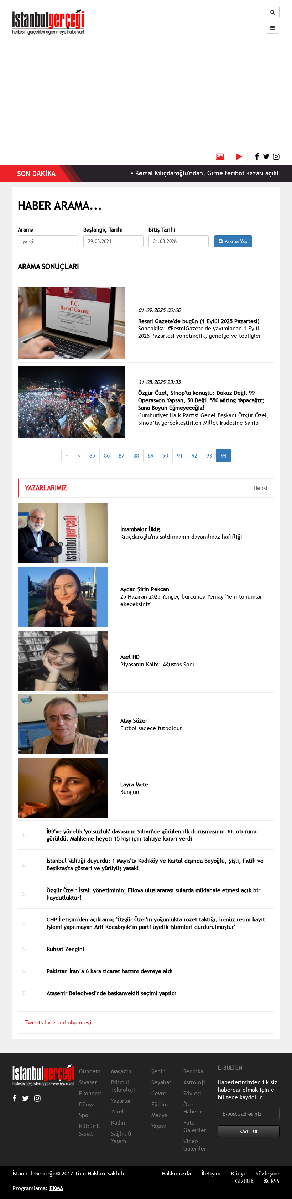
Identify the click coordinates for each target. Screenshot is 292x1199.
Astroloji (194, 1082)
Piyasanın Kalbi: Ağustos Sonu (158, 664)
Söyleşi (192, 1093)
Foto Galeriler (194, 1126)
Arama (25, 229)
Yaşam (158, 1126)
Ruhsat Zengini (65, 949)
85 (92, 455)
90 (165, 455)
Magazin (121, 1071)
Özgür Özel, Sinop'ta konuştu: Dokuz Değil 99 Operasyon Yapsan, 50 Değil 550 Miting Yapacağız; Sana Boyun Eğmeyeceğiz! (201, 400)
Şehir (158, 1071)
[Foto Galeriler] (219, 156)
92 (194, 455)
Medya (159, 1115)
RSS (274, 1181)
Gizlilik (244, 1181)
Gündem (89, 1071)
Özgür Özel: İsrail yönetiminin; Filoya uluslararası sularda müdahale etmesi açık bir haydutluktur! (153, 893)
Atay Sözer (133, 720)
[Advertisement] (146, 98)
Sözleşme (268, 1173)
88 (136, 455)
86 (107, 455)
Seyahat (161, 1082)
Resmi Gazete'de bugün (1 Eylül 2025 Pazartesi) (199, 321)
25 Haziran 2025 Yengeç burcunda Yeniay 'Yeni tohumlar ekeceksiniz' (191, 600)
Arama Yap (235, 241)
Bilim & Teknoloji (123, 1086)
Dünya (87, 1104)
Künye (239, 1173)
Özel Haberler (194, 1108)
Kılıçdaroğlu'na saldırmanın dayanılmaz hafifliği (181, 537)
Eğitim (159, 1104)
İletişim (211, 1173)
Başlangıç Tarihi (103, 229)
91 (180, 455)
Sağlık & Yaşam (121, 1137)
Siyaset (88, 1082)
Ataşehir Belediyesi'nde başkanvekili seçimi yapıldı (112, 993)
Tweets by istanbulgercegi (58, 1022)
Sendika (193, 1071)
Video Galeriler (194, 1144)
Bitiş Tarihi (162, 229)
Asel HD (130, 657)
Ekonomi (90, 1093)
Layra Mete (134, 784)
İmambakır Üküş (140, 529)
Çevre (158, 1093)
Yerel (117, 1111)
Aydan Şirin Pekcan (144, 589)
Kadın (118, 1122)
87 (121, 455)
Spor (84, 1115)
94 (223, 455)
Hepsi (260, 488)
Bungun (129, 792)
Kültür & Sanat (89, 1129)
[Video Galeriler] (242, 156)
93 (209, 455)
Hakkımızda (176, 1173)
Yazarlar (121, 1101)
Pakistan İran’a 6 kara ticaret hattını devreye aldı (110, 971)
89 (150, 455)
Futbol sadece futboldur (151, 728)
